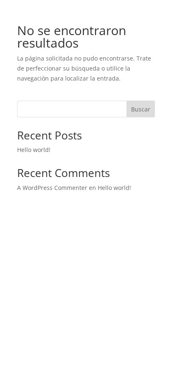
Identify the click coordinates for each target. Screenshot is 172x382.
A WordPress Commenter (52, 188)
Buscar (140, 109)
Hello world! (34, 150)
